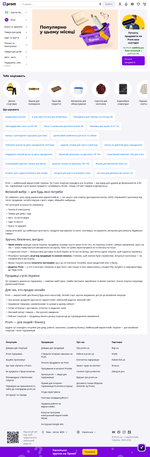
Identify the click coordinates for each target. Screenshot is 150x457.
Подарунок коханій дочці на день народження (28, 154)
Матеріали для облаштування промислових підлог (78, 105)
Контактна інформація (87, 359)
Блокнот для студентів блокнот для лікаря (26, 173)
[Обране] (138, 4)
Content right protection (88, 371)
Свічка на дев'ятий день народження (123, 144)
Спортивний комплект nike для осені (125, 154)
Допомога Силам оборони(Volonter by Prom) (89, 384)
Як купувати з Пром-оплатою (20, 371)
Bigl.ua (115, 348)
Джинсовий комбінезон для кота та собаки (75, 135)
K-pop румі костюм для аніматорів (49, 116)
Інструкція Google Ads (52, 424)
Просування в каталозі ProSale (56, 368)
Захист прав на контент (88, 365)
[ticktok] (129, 432)
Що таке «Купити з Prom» (18, 365)
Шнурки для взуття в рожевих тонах (72, 173)
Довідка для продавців (52, 348)
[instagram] (124, 432)
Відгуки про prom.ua (86, 377)
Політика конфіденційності (54, 397)
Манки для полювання (34, 102)
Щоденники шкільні (15, 116)
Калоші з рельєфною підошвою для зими (26, 135)
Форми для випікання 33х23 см (111, 163)
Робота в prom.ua (85, 353)
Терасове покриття (56, 102)
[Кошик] (144, 4)
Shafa (114, 353)
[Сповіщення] (126, 4)
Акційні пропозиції (15, 359)
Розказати (90, 451)
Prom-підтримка (14, 353)
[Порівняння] (132, 4)
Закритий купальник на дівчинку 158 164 (79, 154)
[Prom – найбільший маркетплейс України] (9, 4)
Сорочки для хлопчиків (100, 102)
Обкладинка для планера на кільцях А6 (93, 116)
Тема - (52, 432)
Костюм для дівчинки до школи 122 (115, 173)
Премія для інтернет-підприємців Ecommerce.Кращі (57, 384)
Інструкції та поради (16, 394)
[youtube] (113, 432)
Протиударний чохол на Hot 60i (21, 126)
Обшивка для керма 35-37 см (104, 126)
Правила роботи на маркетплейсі (51, 405)
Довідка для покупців (16, 348)
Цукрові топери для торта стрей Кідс (79, 144)
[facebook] (119, 432)
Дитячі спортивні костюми (12, 104)
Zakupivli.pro (118, 371)
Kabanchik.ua (118, 359)
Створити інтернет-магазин (55, 353)
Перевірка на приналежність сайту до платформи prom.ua (20, 387)
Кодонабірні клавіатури (123, 102)
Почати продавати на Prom (55, 362)
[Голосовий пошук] (100, 4)
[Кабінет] (119, 4)
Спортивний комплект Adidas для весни (25, 163)
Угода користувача (50, 392)
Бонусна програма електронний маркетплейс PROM (54, 415)
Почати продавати (130, 61)
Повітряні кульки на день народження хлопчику (29, 144)
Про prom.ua (82, 348)
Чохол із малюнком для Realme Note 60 (63, 126)
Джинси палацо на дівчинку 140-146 (70, 163)
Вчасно (115, 365)
